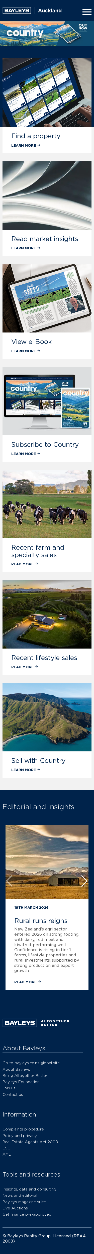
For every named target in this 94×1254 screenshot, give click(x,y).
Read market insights (44, 239)
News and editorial (20, 1195)
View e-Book (31, 341)
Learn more (24, 145)
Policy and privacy (20, 1135)
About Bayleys (16, 1069)
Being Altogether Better (25, 1075)
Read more (23, 564)
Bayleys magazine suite (24, 1201)
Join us (9, 1088)
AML (7, 1154)
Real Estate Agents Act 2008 (30, 1141)
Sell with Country (38, 760)
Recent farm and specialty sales (37, 551)
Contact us (13, 1094)
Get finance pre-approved (27, 1214)
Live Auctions (15, 1208)
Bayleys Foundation (21, 1081)
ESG (7, 1148)
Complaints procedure (23, 1129)
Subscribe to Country (45, 444)
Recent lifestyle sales (44, 657)
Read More (26, 982)
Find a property (35, 136)
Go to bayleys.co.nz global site (31, 1062)
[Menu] (86, 12)
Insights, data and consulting (29, 1189)
